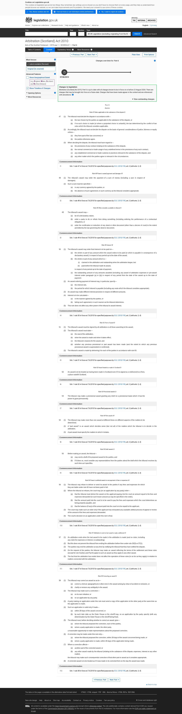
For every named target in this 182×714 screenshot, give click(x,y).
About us (47, 700)
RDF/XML (131, 692)
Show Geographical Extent (39, 78)
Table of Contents (34, 50)
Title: (27, 30)
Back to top (152, 685)
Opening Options (33, 93)
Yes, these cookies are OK (39, 12)
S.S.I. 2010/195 (120, 166)
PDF (99, 692)
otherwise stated (95, 706)
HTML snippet (92, 692)
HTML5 (83, 692)
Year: (71, 30)
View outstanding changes (143, 99)
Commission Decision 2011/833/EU (61, 709)
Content (49, 50)
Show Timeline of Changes (39, 88)
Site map (56, 700)
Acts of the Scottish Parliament (36, 45)
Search (137, 34)
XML (104, 692)
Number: (81, 30)
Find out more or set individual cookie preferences (75, 12)
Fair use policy (109, 700)
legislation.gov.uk (42, 17)
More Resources (83, 50)
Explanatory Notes (64, 50)
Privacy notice (88, 700)
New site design (31, 700)
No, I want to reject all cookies (112, 12)
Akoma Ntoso (112, 692)
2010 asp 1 (54, 45)
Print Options (149, 55)
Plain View (136, 55)
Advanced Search (150, 34)
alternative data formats (63, 692)
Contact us (77, 700)
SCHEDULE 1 (65, 45)
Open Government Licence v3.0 (66, 706)
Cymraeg (153, 25)
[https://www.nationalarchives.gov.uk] (144, 18)
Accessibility (66, 700)
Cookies (99, 700)
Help (40, 700)
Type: (88, 30)
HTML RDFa (122, 692)
